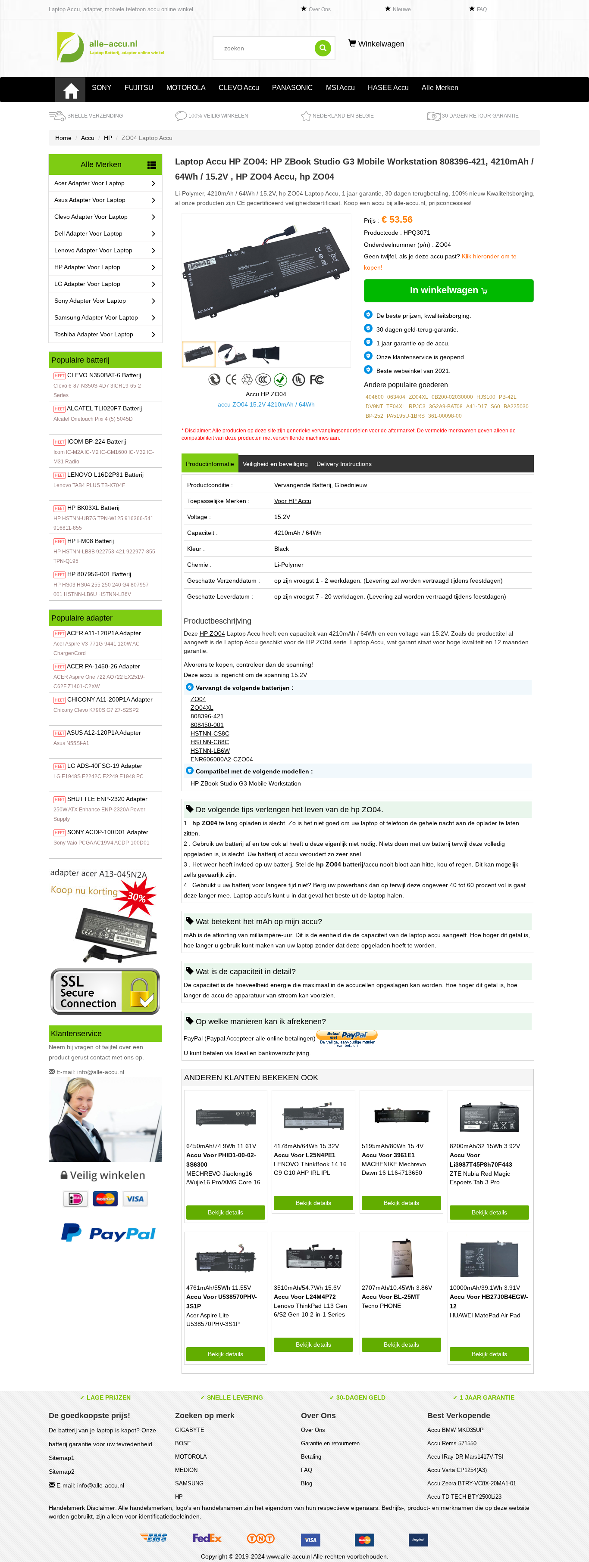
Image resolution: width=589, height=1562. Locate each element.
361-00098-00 (445, 416)
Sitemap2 (62, 1471)
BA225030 (516, 407)
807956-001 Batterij (99, 574)
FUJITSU (139, 87)
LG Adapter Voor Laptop (87, 283)
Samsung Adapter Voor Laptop (96, 317)
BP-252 (374, 416)
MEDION (186, 1470)
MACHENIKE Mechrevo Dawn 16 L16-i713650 (394, 1168)
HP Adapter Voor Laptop (87, 267)
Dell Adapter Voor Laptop (88, 233)
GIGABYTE (189, 1430)
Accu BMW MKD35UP (455, 1430)
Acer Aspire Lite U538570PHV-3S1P (213, 1319)
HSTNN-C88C (210, 742)
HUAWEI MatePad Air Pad (485, 1315)
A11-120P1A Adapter (104, 633)
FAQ (482, 9)
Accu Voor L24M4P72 (305, 1296)
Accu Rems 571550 (451, 1443)
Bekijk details (225, 1212)
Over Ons (320, 9)
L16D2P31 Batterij (105, 474)
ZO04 (198, 699)
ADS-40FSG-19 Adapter (104, 765)
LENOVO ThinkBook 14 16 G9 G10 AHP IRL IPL (310, 1168)
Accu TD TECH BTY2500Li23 (464, 1497)
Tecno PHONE (381, 1305)
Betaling (311, 1456)
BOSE (183, 1443)
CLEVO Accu (239, 87)
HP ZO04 (212, 633)
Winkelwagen (380, 44)
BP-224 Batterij (96, 441)
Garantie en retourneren (330, 1443)
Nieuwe (402, 9)
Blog (306, 1483)
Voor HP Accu (292, 500)
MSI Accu (340, 87)
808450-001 (207, 724)
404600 (375, 397)
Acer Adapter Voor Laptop (89, 183)
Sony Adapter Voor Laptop (90, 300)
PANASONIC (292, 87)
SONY (102, 87)
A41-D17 (476, 407)
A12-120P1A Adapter (104, 732)
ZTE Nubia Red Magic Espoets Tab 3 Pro (480, 1178)
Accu (87, 137)
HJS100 (485, 397)
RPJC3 (417, 407)
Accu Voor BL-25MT (391, 1296)
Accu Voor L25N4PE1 (304, 1155)
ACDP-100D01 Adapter (107, 832)
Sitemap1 (62, 1457)
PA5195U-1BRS (406, 416)
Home (63, 137)
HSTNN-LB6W (210, 750)
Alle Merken (440, 87)
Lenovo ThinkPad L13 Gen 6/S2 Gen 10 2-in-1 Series (310, 1310)
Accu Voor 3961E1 (388, 1155)
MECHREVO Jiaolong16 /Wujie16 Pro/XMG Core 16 (223, 1178)
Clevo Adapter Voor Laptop (91, 216)
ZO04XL (418, 397)
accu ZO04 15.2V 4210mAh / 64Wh (266, 404)
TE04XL (395, 407)
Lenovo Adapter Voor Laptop (93, 250)
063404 (396, 397)
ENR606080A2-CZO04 (222, 759)
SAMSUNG (189, 1483)
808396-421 (207, 716)
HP (108, 137)
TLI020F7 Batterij (104, 408)
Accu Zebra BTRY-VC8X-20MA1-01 (471, 1483)
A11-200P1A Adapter (110, 699)
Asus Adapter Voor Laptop (89, 199)
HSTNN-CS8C (210, 733)
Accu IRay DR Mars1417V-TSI (465, 1456)
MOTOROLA (186, 87)
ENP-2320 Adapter (107, 798)
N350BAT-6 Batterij (104, 375)
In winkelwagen (445, 290)
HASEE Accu (388, 87)
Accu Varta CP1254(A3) (457, 1470)
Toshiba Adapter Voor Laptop (93, 334)
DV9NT (374, 407)
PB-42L (508, 397)
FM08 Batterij (90, 540)
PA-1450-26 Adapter (103, 666)
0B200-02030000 (452, 397)
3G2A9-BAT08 (446, 407)
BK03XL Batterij (93, 507)
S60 (495, 407)
